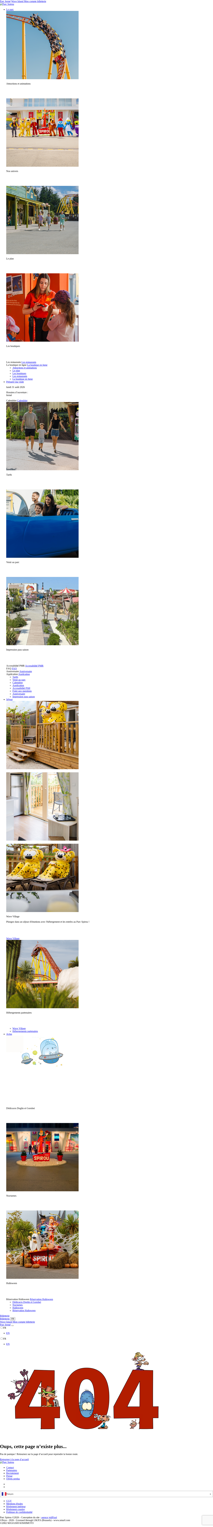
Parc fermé (5, 1)
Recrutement (12, 1473)
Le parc (10, 9)
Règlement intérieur (16, 1506)
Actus (9, 1034)
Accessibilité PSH (21, 688)
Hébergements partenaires (25, 1031)
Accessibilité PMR (34, 665)
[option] (109, 1333)
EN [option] (8, 1333)
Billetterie (5, 1315)
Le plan (16, 370)
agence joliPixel (49, 1517)
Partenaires (11, 1470)
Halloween (17, 1307)
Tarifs (15, 677)
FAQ (14, 668)
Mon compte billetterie (35, 1)
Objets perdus (13, 1478)
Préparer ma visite (15, 381)
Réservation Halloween (41, 1299)
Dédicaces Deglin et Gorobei (26, 1302)
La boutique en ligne (37, 365)
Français (9, 1494)
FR (12, 1319)
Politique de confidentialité (19, 1512)
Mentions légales (14, 1503)
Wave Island (17, 1)
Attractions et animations (24, 367)
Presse (9, 1476)
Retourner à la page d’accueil (14, 1459)
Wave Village (12, 938)
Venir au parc (19, 679)
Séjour (9, 699)
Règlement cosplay (15, 1509)
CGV (9, 1501)
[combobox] (106, 1494)
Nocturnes (17, 1305)
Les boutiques (19, 373)
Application (24, 674)
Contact (10, 1467)
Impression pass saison (23, 696)
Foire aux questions (22, 691)
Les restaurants (29, 362)
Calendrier (22, 400)
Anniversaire (25, 671)
